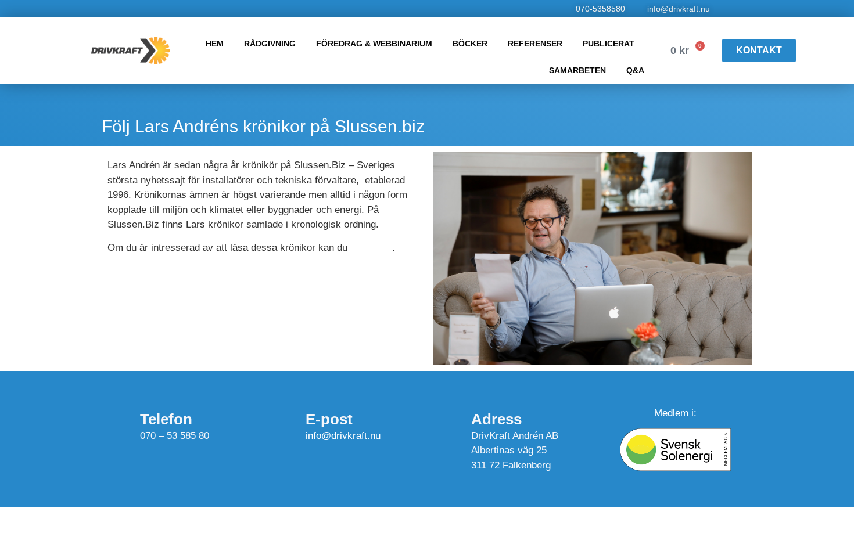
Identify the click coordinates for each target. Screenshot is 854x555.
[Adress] (443, 416)
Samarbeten (577, 70)
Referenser (535, 43)
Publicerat (608, 43)
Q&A (635, 70)
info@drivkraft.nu (343, 435)
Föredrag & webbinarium (374, 43)
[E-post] (277, 424)
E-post (329, 419)
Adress (496, 419)
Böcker (470, 43)
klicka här (371, 247)
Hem (215, 43)
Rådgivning (270, 43)
